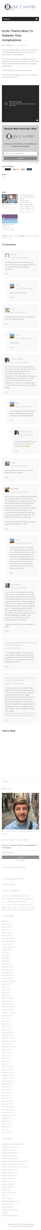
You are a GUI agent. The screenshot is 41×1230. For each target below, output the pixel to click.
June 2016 (5, 1089)
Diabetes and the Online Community (14, 1167)
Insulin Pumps (6, 1198)
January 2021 (6, 935)
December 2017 (7, 1038)
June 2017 (5, 1055)
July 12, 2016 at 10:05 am (19, 492)
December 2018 (7, 1004)
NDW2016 (5, 238)
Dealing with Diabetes (9, 1147)
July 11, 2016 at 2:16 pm (19, 362)
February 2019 (7, 998)
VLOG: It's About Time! (9, 204)
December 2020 (7, 938)
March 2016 (6, 1098)
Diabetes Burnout (7, 1178)
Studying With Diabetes (9, 1210)
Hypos (4, 1195)
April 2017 (5, 1061)
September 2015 (7, 1115)
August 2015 (6, 1118)
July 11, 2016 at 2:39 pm (24, 338)
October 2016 (6, 1078)
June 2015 (5, 1124)
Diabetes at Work (7, 1173)
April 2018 (5, 1027)
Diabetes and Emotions (9, 1153)
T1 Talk (4, 1212)
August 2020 (6, 950)
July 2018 (5, 1018)
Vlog (10, 238)
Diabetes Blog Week (8, 1175)
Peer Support (6, 1204)
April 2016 (5, 1095)
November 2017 (7, 1041)
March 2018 (6, 1030)
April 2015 (5, 1130)
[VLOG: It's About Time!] (10, 198)
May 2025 (5, 921)
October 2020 (6, 944)
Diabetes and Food (8, 1155)
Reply (6, 274)
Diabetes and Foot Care (9, 1158)
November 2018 (7, 1007)
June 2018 (5, 1021)
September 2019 (7, 981)
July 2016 (5, 1087)
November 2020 (7, 941)
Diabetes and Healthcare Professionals (14, 1161)
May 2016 (5, 1092)
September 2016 (7, 1081)
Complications (29, 236)
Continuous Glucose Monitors (11, 1144)
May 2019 (5, 992)
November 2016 (7, 1075)
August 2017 (6, 1050)
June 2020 (5, 955)
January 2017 (6, 1070)
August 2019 (6, 984)
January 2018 (6, 1035)
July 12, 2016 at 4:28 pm (24, 543)
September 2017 (7, 1047)
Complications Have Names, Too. (8, 225)
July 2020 (5, 952)
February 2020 (7, 967)
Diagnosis (5, 1190)
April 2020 (5, 961)
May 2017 (5, 1058)
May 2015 (5, 1127)
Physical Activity (7, 1207)
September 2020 (7, 947)
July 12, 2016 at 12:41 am (19, 466)
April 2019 (5, 995)
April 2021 (5, 930)
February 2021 (7, 932)
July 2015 (5, 1121)
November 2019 (7, 975)
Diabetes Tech (6, 1187)
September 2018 (7, 1012)
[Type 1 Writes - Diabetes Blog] (20, 12)
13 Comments (21, 45)
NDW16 (36, 236)
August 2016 (6, 1084)
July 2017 (5, 1052)
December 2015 (7, 1107)
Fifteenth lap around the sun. (20, 896)
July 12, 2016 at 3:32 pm (19, 588)
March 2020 (6, 964)
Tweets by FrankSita (8, 884)
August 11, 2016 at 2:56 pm (14, 683)
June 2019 (5, 990)
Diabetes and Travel (8, 1170)
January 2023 (6, 927)
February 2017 (7, 1067)
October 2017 (6, 1044)
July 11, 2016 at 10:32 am (19, 258)
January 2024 (6, 924)
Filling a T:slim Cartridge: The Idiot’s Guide (20, 899)
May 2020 (5, 958)
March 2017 (6, 1064)
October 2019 (6, 978)
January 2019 (6, 1001)
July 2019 (5, 987)
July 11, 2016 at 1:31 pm (19, 312)
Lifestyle (10, 1226)
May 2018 (5, 1024)
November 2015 (7, 1110)
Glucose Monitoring (8, 1193)
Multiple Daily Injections (9, 1201)
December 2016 (7, 1072)
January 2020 (6, 970)
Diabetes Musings (13, 236)
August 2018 (6, 1015)
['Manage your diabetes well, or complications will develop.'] (28, 203)
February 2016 (7, 1101)
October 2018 (6, 1010)
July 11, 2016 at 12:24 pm (24, 288)
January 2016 (6, 1104)
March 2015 (6, 1132)
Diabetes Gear (6, 1181)
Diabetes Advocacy (8, 1150)
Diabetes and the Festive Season (12, 1164)
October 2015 (6, 1112)
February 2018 (7, 1032)
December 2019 (7, 972)
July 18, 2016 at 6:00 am (13, 648)
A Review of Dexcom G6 (26, 909)
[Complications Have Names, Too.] (10, 218)
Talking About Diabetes (9, 1215)
